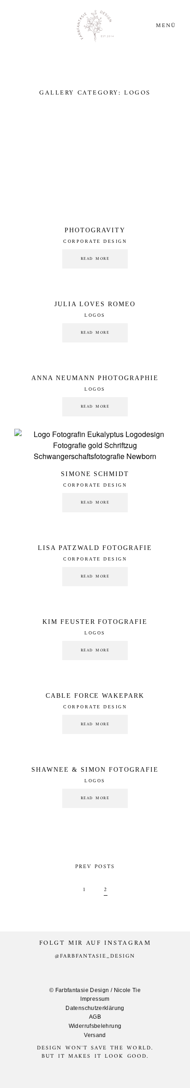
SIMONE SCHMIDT (95, 474)
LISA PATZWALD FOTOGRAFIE (95, 547)
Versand (95, 1035)
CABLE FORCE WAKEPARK (95, 695)
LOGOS (95, 315)
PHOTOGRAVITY (95, 230)
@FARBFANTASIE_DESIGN (95, 957)
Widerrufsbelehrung (95, 1026)
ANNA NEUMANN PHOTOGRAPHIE (95, 378)
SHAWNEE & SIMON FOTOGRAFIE (95, 769)
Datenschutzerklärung (94, 1008)
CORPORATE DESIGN (95, 241)
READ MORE (95, 259)
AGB (95, 1017)
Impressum (94, 999)
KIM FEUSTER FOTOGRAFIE (95, 621)
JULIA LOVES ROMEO (95, 304)
